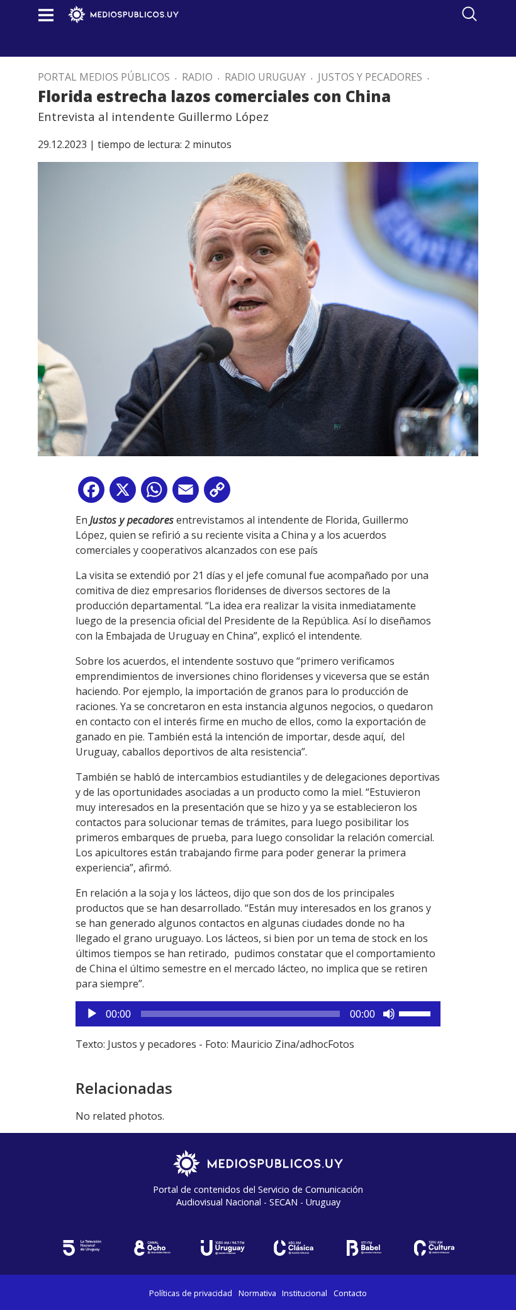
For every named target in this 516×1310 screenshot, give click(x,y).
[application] (258, 1013)
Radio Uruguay (265, 77)
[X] (122, 494)
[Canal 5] (81, 1248)
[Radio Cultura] (434, 1248)
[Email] (185, 494)
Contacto (350, 1293)
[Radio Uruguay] (222, 1248)
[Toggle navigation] (45, 15)
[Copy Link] (217, 494)
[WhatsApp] (154, 494)
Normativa (257, 1293)
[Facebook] (91, 494)
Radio (197, 77)
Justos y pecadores (370, 77)
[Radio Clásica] (293, 1248)
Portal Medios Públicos (104, 77)
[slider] (416, 1012)
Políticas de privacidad (190, 1293)
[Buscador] (469, 13)
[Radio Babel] (363, 1248)
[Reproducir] (92, 1014)
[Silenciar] (389, 1014)
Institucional (304, 1293)
